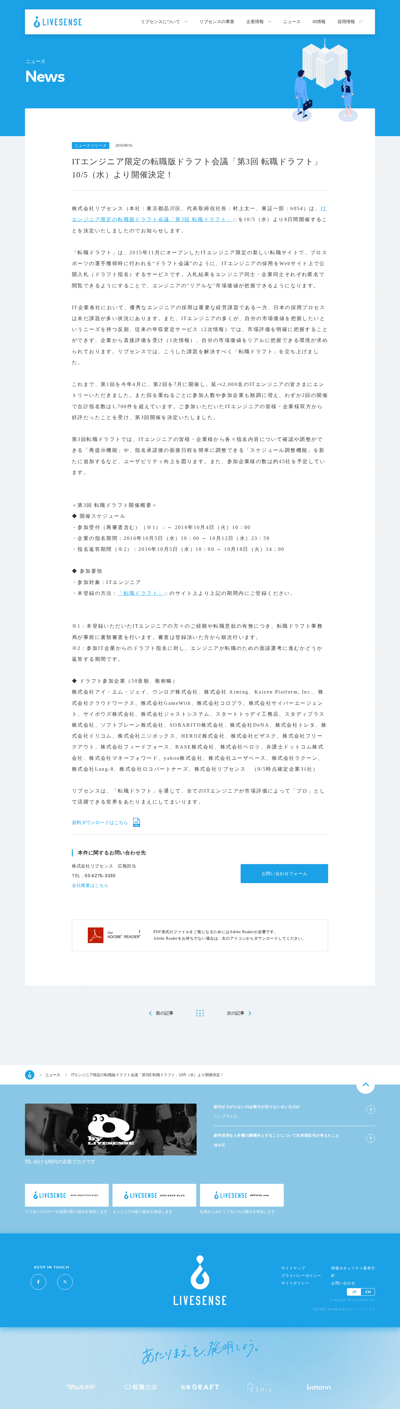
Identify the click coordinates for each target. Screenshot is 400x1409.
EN (368, 1291)
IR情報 (319, 21)
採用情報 (347, 21)
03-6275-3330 (100, 875)
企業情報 (255, 21)
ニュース (292, 21)
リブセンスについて (161, 21)
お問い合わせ (343, 1283)
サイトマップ (293, 1268)
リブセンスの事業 (216, 21)
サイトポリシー (295, 1283)
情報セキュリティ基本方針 (353, 1272)
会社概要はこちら (90, 885)
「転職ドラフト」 (141, 593)
